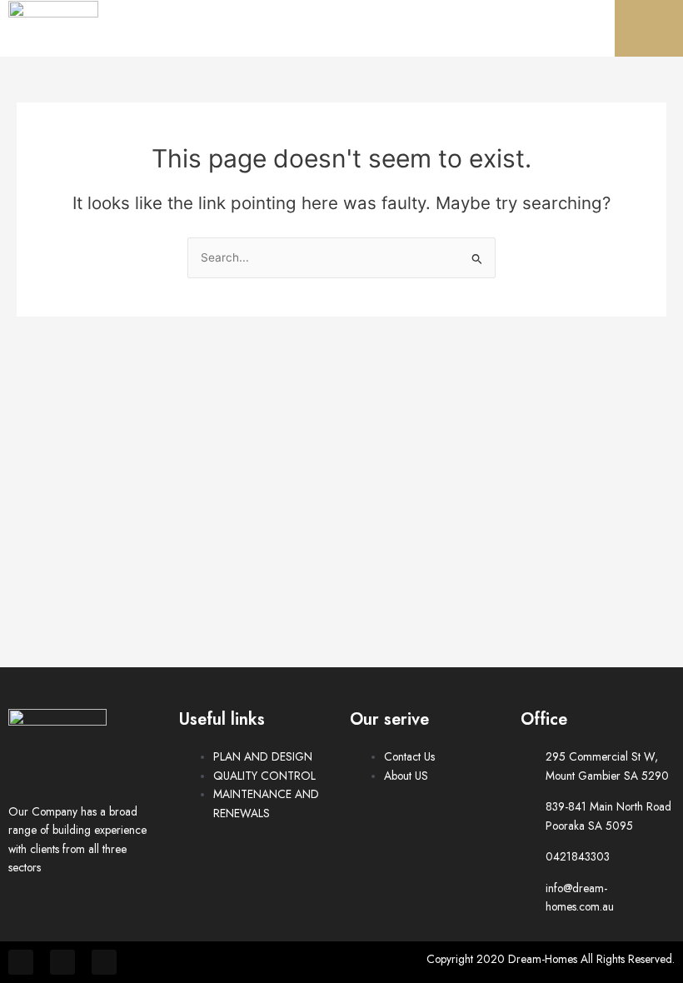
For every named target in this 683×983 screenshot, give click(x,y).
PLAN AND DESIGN (262, 756)
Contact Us (409, 756)
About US (406, 775)
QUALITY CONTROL (264, 775)
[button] (640, 28)
